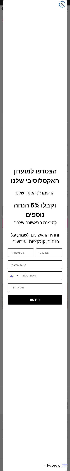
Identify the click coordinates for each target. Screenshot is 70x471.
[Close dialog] (62, 4)
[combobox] (14, 276)
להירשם (35, 299)
